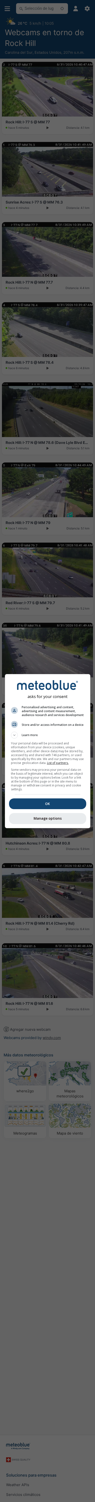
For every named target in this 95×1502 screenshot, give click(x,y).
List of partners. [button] (58, 763)
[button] (47, 735)
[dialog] (47, 751)
